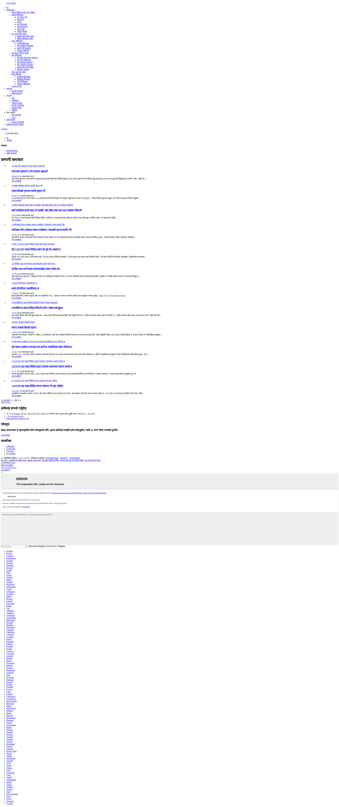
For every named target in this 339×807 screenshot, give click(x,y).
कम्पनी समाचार (17, 91)
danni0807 (5, 470)
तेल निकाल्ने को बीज (92, 460)
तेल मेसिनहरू (17, 55)
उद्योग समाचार (17, 93)
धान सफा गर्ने (22, 17)
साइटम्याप (64, 458)
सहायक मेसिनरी (23, 50)
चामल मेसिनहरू (17, 15)
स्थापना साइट (17, 103)
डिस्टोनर (20, 20)
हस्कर (19, 22)
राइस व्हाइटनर (22, 27)
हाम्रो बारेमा (10, 120)
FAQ (14, 117)
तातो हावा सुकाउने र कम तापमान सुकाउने (30, 171)
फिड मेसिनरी (16, 74)
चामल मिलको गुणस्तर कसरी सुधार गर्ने (28, 190)
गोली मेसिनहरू (22, 81)
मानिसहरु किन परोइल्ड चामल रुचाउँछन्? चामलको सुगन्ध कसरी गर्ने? (42, 229)
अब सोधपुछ (5, 435)
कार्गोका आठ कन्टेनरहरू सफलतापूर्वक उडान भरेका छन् (36, 268)
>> (13, 400)
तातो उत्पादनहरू (52, 458)
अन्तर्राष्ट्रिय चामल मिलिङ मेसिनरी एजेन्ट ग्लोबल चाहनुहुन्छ (37, 307)
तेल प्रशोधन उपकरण (25, 65)
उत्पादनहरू (10, 10)
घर (7, 8)
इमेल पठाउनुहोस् (7, 465)
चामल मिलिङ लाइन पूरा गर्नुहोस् (23, 12)
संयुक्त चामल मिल (34, 460)
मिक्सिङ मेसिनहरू (23, 79)
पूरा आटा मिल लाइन (19, 34)
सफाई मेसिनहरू (23, 43)
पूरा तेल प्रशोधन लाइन (20, 53)
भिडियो (14, 110)
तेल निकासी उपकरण (25, 62)
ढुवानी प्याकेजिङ (18, 105)
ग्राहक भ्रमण (17, 108)
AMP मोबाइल (74, 458)
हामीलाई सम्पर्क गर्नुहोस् (15, 124)
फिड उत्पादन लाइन (19, 72)
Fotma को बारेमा (18, 122)
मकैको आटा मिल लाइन (25, 36)
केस (13, 98)
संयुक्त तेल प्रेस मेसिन (25, 67)
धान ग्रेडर (21, 29)
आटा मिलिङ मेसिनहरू (25, 46)
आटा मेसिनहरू (17, 41)
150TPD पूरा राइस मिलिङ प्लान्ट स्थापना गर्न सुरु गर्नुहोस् (37, 385)
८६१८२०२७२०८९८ (9, 467)
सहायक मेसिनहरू (23, 84)
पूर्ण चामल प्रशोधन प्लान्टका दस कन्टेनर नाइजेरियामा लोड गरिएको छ (42, 346)
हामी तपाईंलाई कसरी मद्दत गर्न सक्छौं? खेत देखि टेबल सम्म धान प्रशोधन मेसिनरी (47, 210)
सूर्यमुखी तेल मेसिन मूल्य (17, 460)
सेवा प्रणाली (16, 115)
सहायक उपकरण (23, 70)
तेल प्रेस (4, 460)
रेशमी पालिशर (22, 31)
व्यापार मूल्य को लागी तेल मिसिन (72, 460)
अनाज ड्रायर (17, 86)
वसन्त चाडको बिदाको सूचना (24, 327)
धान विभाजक (22, 24)
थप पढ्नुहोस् (16, 181)
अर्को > (9, 400)
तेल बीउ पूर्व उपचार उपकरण (27, 58)
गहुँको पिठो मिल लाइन (25, 39)
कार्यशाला (15, 101)
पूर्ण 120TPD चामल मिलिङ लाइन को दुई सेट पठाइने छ (36, 249)
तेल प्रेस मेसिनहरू (24, 60)
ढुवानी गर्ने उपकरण (24, 48)
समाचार (9, 89)
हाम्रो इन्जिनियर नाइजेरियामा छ (25, 288)
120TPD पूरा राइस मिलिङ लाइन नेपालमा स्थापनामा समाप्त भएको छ (42, 366)
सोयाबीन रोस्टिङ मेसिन (50, 460)
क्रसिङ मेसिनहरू (23, 77)
